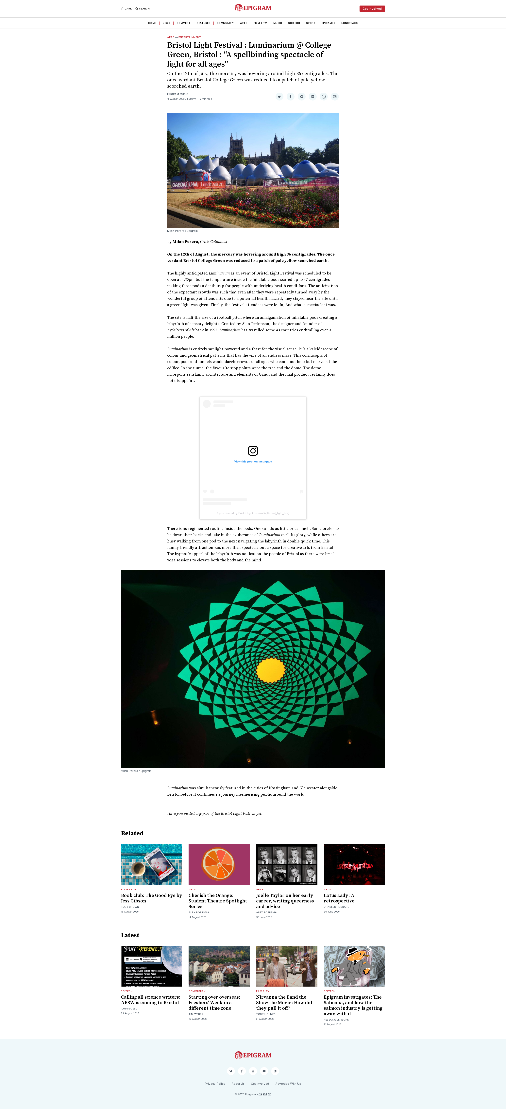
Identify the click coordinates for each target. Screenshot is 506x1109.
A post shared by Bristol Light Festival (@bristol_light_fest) (253, 513)
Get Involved (372, 8)
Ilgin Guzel (129, 1008)
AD (269, 1094)
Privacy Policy (215, 1083)
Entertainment (189, 37)
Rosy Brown (130, 906)
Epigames (328, 23)
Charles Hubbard (337, 906)
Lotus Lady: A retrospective (339, 898)
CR (260, 1094)
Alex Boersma (199, 912)
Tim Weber (196, 1014)
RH (265, 1094)
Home (152, 23)
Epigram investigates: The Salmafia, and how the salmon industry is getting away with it (353, 1005)
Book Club (128, 889)
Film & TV (260, 23)
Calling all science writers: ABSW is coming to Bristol (150, 1000)
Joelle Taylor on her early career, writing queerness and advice (285, 901)
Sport (310, 23)
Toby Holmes (266, 1014)
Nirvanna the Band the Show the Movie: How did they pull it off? (284, 1002)
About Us (238, 1083)
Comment (184, 23)
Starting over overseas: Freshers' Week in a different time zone (214, 1002)
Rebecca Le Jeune (336, 1019)
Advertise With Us (288, 1083)
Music (277, 23)
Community (225, 23)
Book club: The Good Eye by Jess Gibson (151, 898)
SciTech (294, 23)
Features (204, 23)
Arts (243, 23)
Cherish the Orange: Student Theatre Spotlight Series (218, 901)
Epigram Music (177, 94)
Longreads (349, 23)
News (166, 23)
